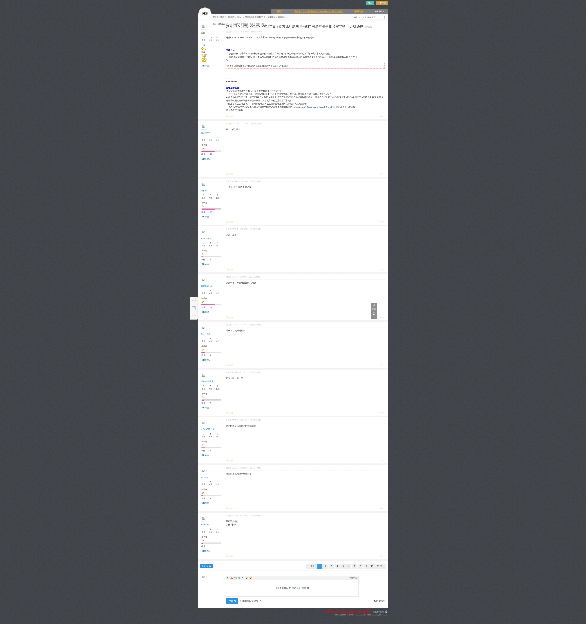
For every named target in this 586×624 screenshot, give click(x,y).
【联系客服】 (359, 11)
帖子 (356, 17)
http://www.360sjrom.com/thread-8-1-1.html (314, 107)
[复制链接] (368, 27)
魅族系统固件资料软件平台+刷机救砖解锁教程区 (265, 17)
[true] (383, 17)
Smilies (250, 577)
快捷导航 (378, 11)
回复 (231, 116)
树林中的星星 (207, 381)
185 (217, 37)
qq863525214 (207, 429)
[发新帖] (206, 566)
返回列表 (312, 567)
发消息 (207, 66)
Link (239, 577)
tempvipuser (207, 238)
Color (231, 577)
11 (211, 137)
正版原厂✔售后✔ (235, 17)
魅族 (203, 32)
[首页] (205, 14)
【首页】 (280, 11)
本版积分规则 (379, 601)
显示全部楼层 (256, 32)
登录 (370, 3)
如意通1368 (206, 286)
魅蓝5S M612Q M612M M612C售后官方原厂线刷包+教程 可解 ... (239, 24)
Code (246, 577)
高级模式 (353, 578)
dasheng (205, 524)
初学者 (204, 145)
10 (372, 566)
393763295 (206, 334)
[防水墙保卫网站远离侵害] (386, 612)
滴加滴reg (205, 132)
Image (235, 577)
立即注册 (382, 3)
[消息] (193, 315)
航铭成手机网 (218, 17)
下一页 (379, 566)
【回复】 (285, 66)
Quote (242, 577)
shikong (204, 477)
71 (211, 52)
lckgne (204, 190)
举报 (382, 116)
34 (211, 307)
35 (211, 154)
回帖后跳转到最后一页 (252, 601)
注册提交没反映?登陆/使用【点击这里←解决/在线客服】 (348, 612)
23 (203, 37)
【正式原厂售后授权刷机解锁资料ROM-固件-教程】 (318, 11)
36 (211, 212)
